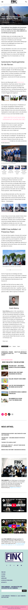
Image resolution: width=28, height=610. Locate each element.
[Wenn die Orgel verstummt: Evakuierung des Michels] (4, 374)
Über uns (3, 572)
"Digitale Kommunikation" (15, 487)
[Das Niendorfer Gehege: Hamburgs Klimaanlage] (4, 393)
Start (1, 5)
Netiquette (4, 582)
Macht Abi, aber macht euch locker (20, 352)
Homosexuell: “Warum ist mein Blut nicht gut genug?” (7, 353)
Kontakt (3, 576)
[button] (6, 269)
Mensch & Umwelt (7, 5)
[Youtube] (21, 565)
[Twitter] (17, 565)
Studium (3, 574)
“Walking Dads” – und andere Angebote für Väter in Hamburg (13, 438)
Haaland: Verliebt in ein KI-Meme (17, 379)
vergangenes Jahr (5, 141)
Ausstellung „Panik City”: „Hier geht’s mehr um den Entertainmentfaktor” (13, 446)
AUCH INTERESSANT (7, 360)
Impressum (3, 578)
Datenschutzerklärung (6, 580)
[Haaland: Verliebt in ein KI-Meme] (4, 380)
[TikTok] (14, 565)
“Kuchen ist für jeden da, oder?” (8, 442)
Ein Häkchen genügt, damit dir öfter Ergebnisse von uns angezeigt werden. (13, 544)
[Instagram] (10, 565)
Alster (10, 346)
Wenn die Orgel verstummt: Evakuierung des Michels (13, 449)
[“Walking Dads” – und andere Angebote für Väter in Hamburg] (4, 367)
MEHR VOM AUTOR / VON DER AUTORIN (13, 362)
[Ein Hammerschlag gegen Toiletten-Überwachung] (4, 400)
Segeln (18, 346)
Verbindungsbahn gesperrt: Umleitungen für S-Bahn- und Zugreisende (13, 434)
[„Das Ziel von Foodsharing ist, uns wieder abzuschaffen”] (4, 387)
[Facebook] (6, 565)
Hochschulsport (20, 82)
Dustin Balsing (6, 22)
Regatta (14, 346)
